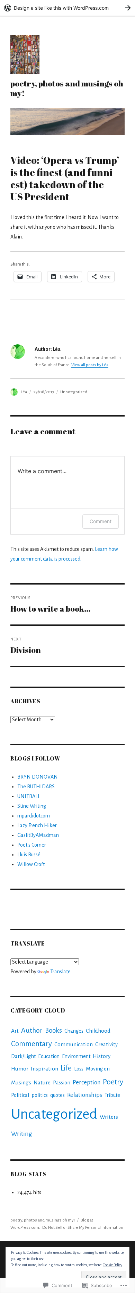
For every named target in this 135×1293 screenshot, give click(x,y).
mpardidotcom (33, 815)
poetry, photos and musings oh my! (66, 88)
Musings (21, 1082)
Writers (109, 1117)
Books (53, 1030)
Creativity (106, 1044)
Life (66, 1068)
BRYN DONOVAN (37, 777)
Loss (78, 1069)
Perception (86, 1082)
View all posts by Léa (89, 365)
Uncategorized (73, 392)
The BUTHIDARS (36, 786)
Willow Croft (31, 864)
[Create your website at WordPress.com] (67, 8)
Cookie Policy (112, 1265)
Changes (73, 1031)
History (101, 1056)
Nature (42, 1082)
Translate (60, 971)
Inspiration (44, 1069)
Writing (21, 1133)
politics (40, 1095)
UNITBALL (28, 796)
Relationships (84, 1095)
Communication (73, 1044)
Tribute (112, 1095)
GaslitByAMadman (38, 835)
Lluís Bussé (28, 854)
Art (15, 1031)
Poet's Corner (31, 845)
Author (32, 1030)
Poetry (113, 1082)
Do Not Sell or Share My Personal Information (82, 1227)
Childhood (98, 1031)
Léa (24, 392)
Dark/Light (23, 1056)
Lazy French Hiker (37, 825)
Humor (19, 1069)
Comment (100, 521)
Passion (61, 1082)
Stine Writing (31, 806)
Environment (76, 1056)
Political (20, 1095)
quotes (57, 1095)
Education (49, 1056)
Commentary (31, 1044)
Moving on (98, 1069)
